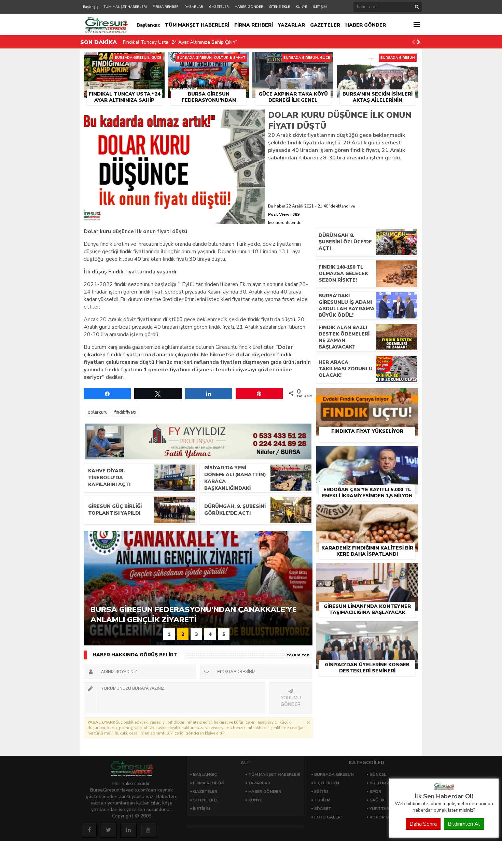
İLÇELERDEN (326, 783)
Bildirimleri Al (464, 824)
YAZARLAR (194, 6)
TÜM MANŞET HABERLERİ (125, 6)
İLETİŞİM (320, 6)
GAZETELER (219, 6)
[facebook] (89, 830)
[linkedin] (128, 830)
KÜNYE (301, 6)
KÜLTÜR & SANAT (387, 783)
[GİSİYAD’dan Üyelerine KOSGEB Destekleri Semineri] (367, 629)
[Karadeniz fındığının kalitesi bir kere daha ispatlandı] (367, 512)
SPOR (375, 791)
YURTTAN (379, 808)
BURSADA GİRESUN (334, 774)
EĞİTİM (321, 791)
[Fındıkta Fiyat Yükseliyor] (367, 395)
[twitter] (108, 830)
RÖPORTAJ (380, 817)
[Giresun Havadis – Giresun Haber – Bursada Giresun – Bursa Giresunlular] (444, 788)
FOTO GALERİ (327, 817)
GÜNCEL (377, 774)
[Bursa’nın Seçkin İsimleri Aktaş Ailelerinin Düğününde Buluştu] (377, 60)
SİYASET (322, 808)
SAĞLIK (377, 800)
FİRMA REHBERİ (166, 6)
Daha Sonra (423, 824)
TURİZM (322, 800)
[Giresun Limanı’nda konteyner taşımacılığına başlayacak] (367, 571)
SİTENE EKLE (279, 6)
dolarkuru (98, 412)
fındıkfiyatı (125, 412)
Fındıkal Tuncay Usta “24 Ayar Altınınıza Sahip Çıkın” (180, 42)
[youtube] (148, 830)
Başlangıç (90, 6)
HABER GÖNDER (249, 6)
